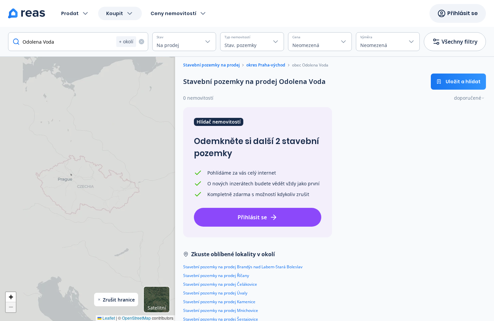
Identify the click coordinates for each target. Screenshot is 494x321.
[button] (11, 297)
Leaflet (108, 318)
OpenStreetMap (136, 318)
